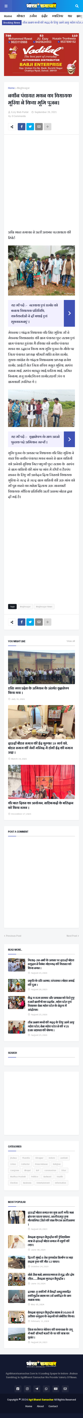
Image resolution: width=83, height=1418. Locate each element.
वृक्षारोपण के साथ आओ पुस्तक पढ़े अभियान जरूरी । (35, 439)
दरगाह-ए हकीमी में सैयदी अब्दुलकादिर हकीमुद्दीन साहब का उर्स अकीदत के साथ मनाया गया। (49, 1296)
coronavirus (50, 1170)
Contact (53, 1406)
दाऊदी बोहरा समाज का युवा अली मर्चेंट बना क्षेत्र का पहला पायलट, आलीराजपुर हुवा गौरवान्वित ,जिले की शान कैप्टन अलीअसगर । (51, 1218)
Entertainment (43, 1183)
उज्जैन (33, 16)
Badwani (47, 1177)
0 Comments (19, 116)
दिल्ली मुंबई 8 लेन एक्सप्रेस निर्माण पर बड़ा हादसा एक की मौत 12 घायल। (50, 1260)
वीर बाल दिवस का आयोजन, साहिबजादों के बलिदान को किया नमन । (40, 805)
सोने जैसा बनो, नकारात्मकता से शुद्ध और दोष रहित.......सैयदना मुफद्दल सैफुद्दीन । (51, 1277)
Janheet (63, 1158)
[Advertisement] (41, 183)
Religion (57, 1164)
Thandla (26, 1158)
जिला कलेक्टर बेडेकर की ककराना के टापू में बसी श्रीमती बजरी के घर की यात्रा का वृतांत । (50, 1334)
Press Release (41, 1164)
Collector (25, 1164)
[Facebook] (21, 126)
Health (60, 1177)
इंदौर (44, 16)
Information (60, 1183)
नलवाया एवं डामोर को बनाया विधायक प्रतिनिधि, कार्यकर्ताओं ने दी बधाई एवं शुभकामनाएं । (34, 313)
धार (70, 16)
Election (14, 1183)
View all (71, 641)
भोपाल (21, 16)
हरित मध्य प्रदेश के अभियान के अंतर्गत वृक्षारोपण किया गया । (38, 690)
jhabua (13, 1158)
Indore (52, 1158)
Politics (34, 1177)
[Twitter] (30, 126)
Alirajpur (39, 1158)
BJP (37, 1170)
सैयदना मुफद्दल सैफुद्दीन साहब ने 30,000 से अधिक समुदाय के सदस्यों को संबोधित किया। (51, 1314)
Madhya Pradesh (18, 1177)
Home (8, 16)
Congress (14, 1170)
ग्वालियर (57, 16)
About (40, 1406)
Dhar (63, 1170)
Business (27, 1183)
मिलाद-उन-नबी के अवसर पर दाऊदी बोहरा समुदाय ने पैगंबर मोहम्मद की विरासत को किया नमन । (51, 964)
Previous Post (13, 936)
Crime (13, 1164)
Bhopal (27, 1170)
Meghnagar (23, 88)
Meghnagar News (44, 607)
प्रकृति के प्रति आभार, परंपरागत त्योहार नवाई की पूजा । (51, 983)
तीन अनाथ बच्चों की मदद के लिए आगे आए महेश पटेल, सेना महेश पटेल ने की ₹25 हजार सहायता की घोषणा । (51, 1026)
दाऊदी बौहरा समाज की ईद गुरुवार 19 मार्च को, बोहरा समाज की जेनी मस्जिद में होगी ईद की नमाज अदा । (40, 748)
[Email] (39, 126)
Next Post (72, 936)
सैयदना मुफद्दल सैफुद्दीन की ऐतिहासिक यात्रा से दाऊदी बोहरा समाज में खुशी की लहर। (49, 1241)
